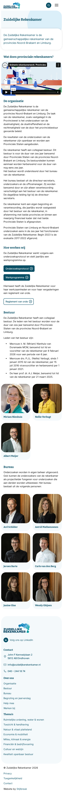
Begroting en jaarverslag (17, 698)
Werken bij (9, 708)
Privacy (8, 773)
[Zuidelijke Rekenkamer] (12, 5)
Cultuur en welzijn (13, 749)
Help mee (9, 703)
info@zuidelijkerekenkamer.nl (24, 664)
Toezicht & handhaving (16, 724)
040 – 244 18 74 (16, 671)
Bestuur (8, 688)
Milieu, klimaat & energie (17, 739)
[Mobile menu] (56, 5)
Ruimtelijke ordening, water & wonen (24, 719)
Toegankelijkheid (13, 778)
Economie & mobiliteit (16, 734)
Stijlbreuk (22, 788)
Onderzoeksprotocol (17, 268)
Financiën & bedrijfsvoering (19, 744)
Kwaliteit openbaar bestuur (18, 754)
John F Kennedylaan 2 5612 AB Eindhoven (20, 656)
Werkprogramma (15, 277)
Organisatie (10, 683)
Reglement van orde (17, 301)
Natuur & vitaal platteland (18, 729)
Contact (8, 783)
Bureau (7, 693)
